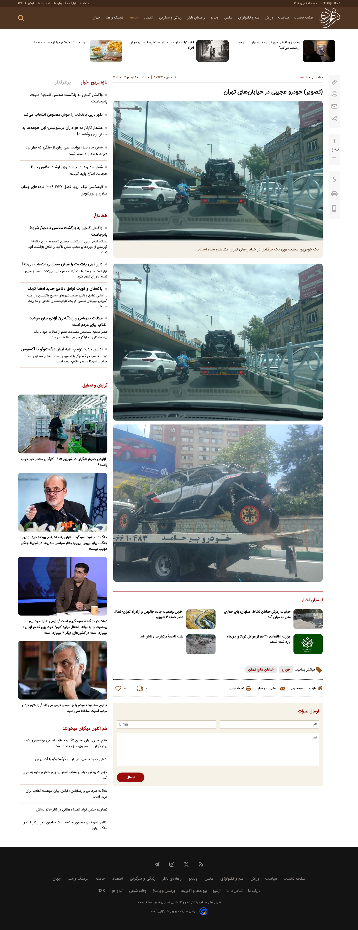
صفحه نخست (303, 18)
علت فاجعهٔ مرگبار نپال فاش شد (161, 636)
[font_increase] (334, 141)
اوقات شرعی (138, 891)
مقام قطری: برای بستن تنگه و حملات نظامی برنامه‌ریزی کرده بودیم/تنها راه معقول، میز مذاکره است (65, 743)
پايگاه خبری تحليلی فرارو (169, 902)
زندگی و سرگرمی (171, 18)
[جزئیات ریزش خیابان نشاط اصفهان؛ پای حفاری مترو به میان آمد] (308, 619)
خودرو (286, 670)
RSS (20, 3)
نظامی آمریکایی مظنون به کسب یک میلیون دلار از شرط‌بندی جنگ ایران (65, 825)
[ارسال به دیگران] (334, 106)
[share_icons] (334, 118)
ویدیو (215, 18)
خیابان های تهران (261, 670)
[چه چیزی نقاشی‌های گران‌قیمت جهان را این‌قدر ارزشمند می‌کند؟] (319, 51)
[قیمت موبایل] (334, 209)
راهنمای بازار (197, 18)
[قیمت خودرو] (334, 195)
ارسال (131, 777)
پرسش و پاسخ (164, 891)
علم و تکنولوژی (249, 18)
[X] (186, 864)
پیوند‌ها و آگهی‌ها (193, 891)
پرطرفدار (63, 82)
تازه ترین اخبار (94, 82)
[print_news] (334, 94)
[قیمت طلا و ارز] (334, 180)
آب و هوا (117, 891)
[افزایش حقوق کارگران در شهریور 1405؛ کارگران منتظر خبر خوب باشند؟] (62, 424)
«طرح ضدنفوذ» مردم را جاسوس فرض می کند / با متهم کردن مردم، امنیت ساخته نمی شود (64, 708)
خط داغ (100, 216)
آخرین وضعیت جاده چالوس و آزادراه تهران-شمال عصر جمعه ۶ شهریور (148, 614)
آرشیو (31, 3)
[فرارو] (329, 18)
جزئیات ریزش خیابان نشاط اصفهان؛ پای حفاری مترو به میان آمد (257, 614)
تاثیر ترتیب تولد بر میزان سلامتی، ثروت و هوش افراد (162, 45)
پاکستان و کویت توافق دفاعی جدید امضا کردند (65, 288)
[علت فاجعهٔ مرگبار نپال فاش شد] (201, 644)
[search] (21, 18)
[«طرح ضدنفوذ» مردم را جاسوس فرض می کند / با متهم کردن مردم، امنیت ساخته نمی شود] (62, 670)
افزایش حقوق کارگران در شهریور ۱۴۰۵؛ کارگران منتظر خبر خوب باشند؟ (64, 462)
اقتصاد (149, 18)
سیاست (283, 18)
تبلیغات (71, 3)
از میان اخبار (312, 600)
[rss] (201, 864)
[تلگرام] (157, 864)
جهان (97, 18)
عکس (228, 18)
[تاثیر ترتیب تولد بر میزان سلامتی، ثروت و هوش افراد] (212, 51)
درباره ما (58, 3)
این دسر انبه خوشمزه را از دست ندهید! (60, 42)
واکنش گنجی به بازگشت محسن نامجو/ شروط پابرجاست (68, 231)
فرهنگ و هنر (115, 18)
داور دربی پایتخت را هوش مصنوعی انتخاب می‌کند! (62, 114)
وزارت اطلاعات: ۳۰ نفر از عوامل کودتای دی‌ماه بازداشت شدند (259, 639)
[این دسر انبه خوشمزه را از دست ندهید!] (106, 51)
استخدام (85, 3)
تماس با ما (44, 3)
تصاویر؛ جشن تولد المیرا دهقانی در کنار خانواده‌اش (71, 810)
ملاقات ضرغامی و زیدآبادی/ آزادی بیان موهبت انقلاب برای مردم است (68, 321)
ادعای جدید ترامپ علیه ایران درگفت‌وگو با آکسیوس (62, 349)
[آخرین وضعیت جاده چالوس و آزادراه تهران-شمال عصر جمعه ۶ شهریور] (201, 619)
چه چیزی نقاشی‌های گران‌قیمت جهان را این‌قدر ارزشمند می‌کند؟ (268, 45)
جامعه (134, 18)
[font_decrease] (334, 157)
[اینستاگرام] (172, 864)
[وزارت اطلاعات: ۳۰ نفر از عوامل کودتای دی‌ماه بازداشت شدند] (308, 644)
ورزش (269, 18)
